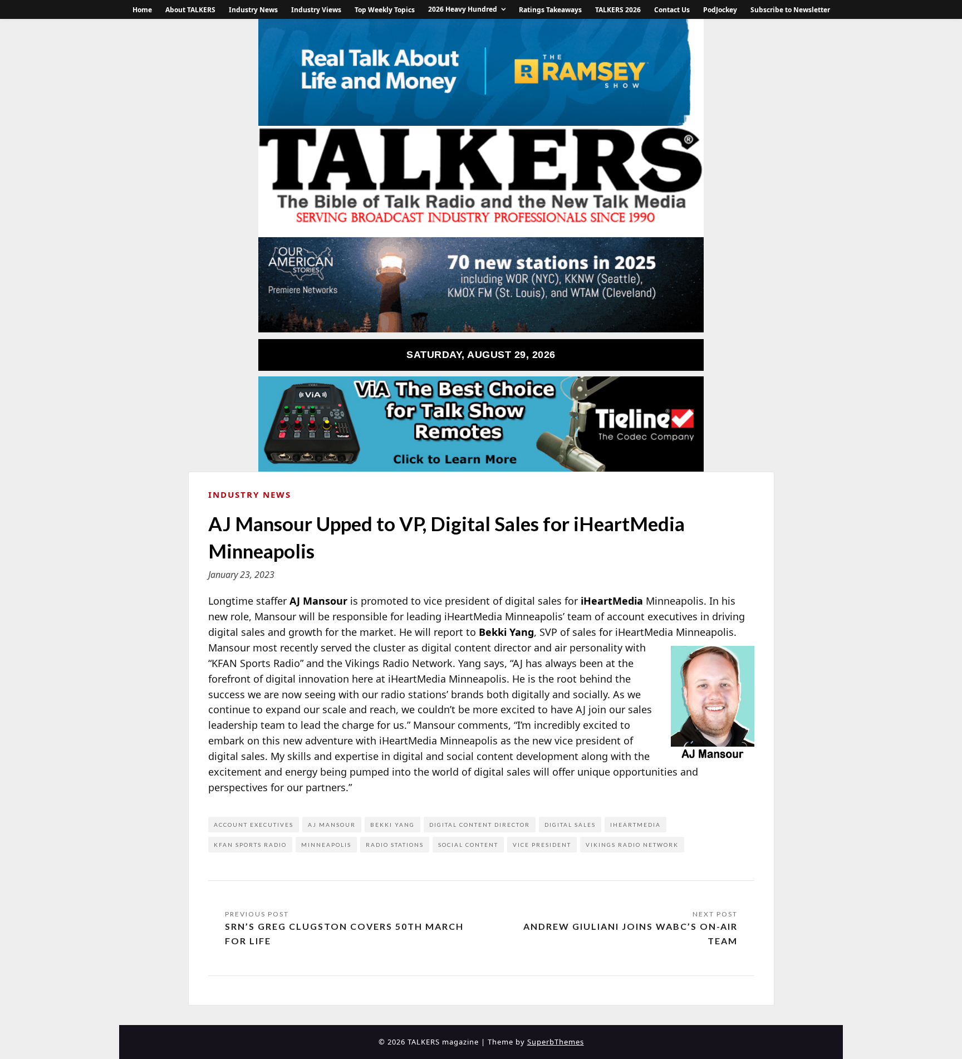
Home (142, 9)
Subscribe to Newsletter (790, 9)
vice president (542, 844)
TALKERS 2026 (618, 9)
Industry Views (316, 9)
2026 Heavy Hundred (462, 9)
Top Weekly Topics (385, 9)
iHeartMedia (635, 824)
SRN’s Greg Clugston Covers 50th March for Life (344, 933)
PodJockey (720, 9)
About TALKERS (190, 9)
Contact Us (672, 9)
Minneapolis (326, 844)
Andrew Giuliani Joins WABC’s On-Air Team (630, 933)
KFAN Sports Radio (250, 844)
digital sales (570, 824)
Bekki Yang (392, 824)
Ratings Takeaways (550, 9)
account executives (253, 824)
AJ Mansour (332, 824)
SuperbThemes (555, 1042)
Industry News (253, 9)
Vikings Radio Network (632, 844)
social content (468, 844)
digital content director (479, 824)
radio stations (395, 844)
